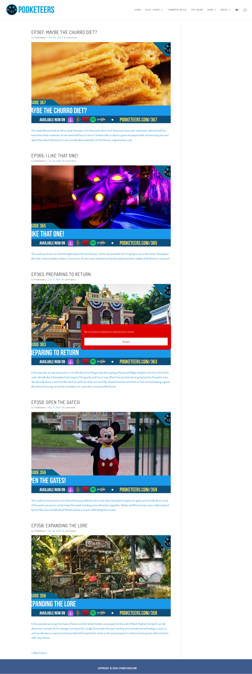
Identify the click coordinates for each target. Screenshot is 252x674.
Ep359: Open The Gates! (55, 402)
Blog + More (152, 10)
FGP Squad (197, 10)
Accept (126, 341)
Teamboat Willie (177, 10)
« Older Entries (39, 653)
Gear (210, 10)
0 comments (70, 37)
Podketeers (40, 37)
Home (138, 10)
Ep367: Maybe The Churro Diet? (64, 32)
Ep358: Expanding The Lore (59, 525)
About (224, 10)
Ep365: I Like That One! (54, 155)
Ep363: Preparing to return (61, 274)
